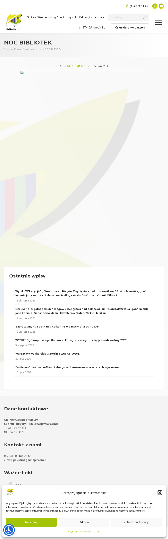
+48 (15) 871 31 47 (19, 456)
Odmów (84, 522)
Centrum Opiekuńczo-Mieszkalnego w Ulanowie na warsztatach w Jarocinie (67, 367)
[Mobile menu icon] (158, 22)
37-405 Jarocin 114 (95, 27)
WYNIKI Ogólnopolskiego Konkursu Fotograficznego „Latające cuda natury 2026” (71, 340)
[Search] (144, 17)
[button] (160, 493)
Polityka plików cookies (78, 531)
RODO (96, 531)
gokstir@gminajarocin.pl (30, 460)
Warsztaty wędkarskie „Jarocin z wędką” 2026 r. (47, 353)
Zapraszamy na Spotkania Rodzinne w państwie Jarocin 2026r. (57, 326)
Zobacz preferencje (137, 522)
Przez (75, 66)
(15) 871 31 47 (139, 6)
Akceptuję (31, 522)
